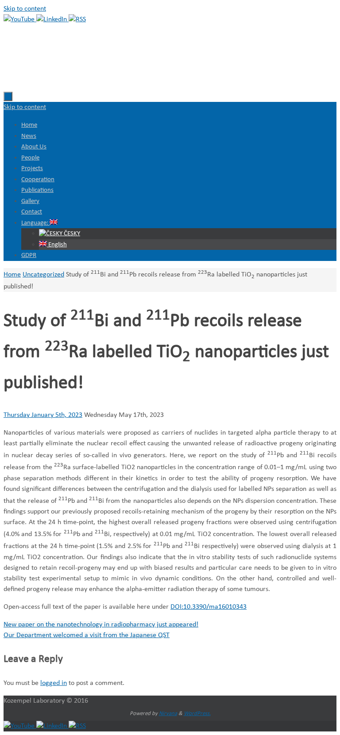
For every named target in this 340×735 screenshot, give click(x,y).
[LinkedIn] (52, 19)
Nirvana (168, 713)
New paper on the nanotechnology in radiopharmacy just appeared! (101, 624)
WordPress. (197, 713)
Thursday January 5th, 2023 (43, 415)
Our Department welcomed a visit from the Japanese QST (87, 635)
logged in (53, 683)
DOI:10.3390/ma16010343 (208, 607)
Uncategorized (43, 274)
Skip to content (25, 8)
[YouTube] (20, 19)
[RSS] (77, 19)
